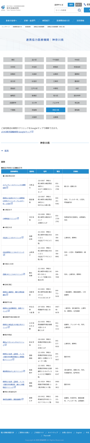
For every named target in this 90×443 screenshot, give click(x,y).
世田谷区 (77, 67)
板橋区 (34, 95)
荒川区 (55, 95)
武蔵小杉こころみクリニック (13, 274)
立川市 (34, 103)
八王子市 (55, 103)
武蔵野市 (13, 103)
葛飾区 (77, 74)
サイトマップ (53, 432)
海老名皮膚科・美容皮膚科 (12, 399)
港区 (13, 59)
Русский (47, 435)
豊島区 (12, 88)
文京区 (12, 67)
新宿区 (55, 67)
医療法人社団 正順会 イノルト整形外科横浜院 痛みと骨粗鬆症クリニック (13, 384)
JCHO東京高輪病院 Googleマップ (16, 131)
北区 (77, 88)
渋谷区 (34, 67)
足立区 (12, 81)
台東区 (55, 74)
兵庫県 (55, 117)
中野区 (55, 88)
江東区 (55, 81)
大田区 (34, 74)
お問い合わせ (67, 432)
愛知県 (77, 110)
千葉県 (12, 110)
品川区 (34, 59)
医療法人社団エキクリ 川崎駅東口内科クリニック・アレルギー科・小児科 (14, 201)
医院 (7, 150)
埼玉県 (77, 103)
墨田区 (77, 81)
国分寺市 (77, 95)
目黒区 (12, 74)
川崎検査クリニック (10, 218)
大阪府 (34, 117)
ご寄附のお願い (24, 432)
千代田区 (55, 59)
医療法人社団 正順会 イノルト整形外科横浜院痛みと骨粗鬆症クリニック (13, 357)
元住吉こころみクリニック (12, 237)
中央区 (77, 59)
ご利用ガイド (39, 432)
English (79, 432)
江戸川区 (34, 88)
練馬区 (12, 95)
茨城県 (34, 110)
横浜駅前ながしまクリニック (13, 371)
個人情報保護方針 (7, 432)
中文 (87, 432)
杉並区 (34, 81)
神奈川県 (55, 110)
